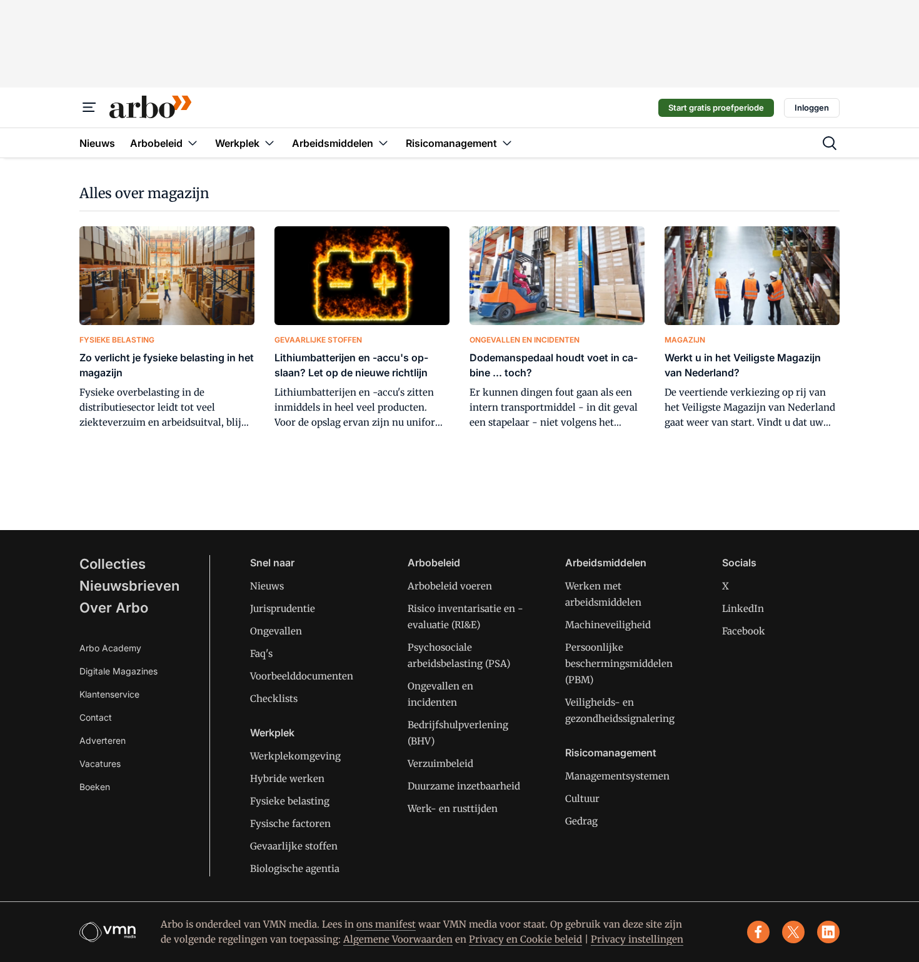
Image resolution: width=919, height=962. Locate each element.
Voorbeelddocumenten (301, 676)
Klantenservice (109, 694)
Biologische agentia (294, 868)
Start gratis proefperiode (716, 108)
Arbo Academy (110, 648)
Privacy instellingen (637, 939)
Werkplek (272, 732)
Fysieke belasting (289, 801)
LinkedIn (743, 608)
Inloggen (812, 108)
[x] (793, 932)
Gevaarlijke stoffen (294, 846)
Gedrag (581, 821)
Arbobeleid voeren (450, 586)
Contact (95, 717)
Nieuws (267, 586)
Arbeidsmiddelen (605, 562)
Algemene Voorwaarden (398, 939)
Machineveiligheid (608, 625)
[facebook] (758, 932)
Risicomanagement (610, 752)
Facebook (743, 631)
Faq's (261, 653)
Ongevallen (276, 631)
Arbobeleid (434, 562)
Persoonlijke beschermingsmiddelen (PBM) (619, 663)
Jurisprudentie (282, 608)
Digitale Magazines (118, 671)
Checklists (274, 698)
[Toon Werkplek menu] (269, 143)
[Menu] (89, 107)
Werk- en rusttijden (453, 808)
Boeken (94, 786)
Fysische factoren (290, 823)
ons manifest (386, 924)
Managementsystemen (617, 776)
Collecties (112, 564)
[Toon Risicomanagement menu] (507, 143)
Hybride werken (287, 778)
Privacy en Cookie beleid (525, 939)
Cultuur (582, 798)
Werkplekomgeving (295, 756)
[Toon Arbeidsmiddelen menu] (383, 143)
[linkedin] (828, 932)
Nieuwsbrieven (129, 586)
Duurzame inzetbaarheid (464, 786)
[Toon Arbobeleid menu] (192, 143)
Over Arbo (113, 607)
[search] (830, 143)
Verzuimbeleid (440, 763)
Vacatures (100, 763)
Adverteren (102, 740)
